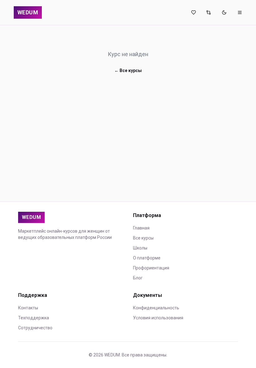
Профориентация (151, 267)
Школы (140, 247)
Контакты (28, 307)
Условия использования (158, 317)
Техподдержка (33, 317)
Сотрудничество (35, 327)
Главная (141, 227)
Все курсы (143, 237)
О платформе (146, 257)
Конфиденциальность (156, 307)
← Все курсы (128, 70)
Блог (138, 277)
